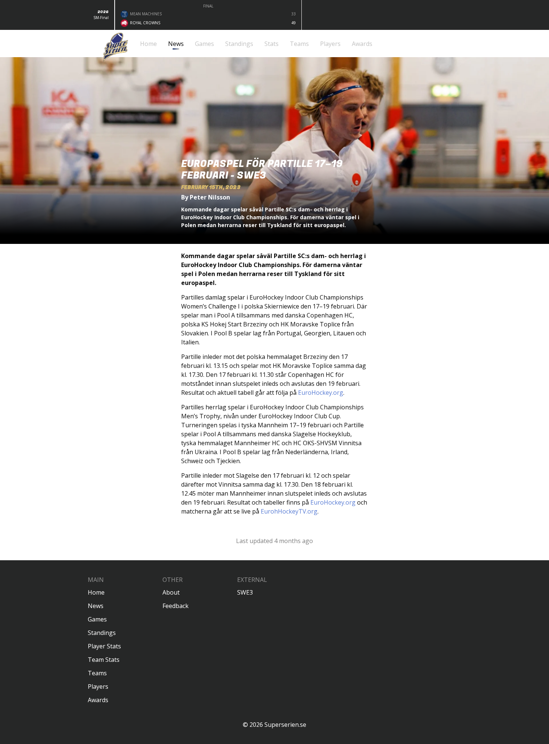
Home (96, 592)
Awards (98, 700)
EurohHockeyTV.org (289, 511)
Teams (97, 673)
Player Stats (104, 646)
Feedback (175, 606)
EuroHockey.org (320, 392)
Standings (102, 633)
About (171, 592)
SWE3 (245, 592)
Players (98, 686)
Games (97, 619)
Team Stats (104, 659)
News (95, 606)
